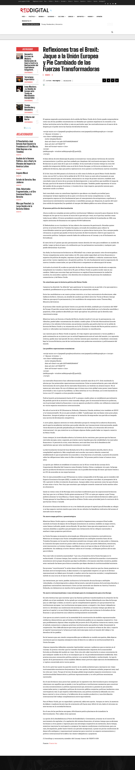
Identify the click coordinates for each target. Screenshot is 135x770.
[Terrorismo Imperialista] (19, 79)
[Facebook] (105, 4)
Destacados (28, 72)
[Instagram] (108, 4)
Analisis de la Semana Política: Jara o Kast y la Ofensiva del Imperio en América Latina (26, 162)
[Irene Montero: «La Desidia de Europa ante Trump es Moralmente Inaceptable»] (19, 89)
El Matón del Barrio (48, 24)
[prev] (108, 24)
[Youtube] (115, 4)
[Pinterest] (113, 80)
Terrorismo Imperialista (29, 78)
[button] (51, 10)
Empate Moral (22, 173)
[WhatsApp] (117, 80)
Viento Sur (53, 743)
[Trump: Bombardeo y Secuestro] (19, 107)
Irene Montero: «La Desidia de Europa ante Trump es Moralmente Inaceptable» (30, 92)
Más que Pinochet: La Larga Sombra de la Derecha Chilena (25, 206)
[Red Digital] (44, 81)
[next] (111, 24)
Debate (18, 154)
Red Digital (56, 81)
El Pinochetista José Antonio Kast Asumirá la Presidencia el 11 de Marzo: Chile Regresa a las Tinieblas (27, 146)
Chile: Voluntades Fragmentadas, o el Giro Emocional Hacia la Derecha (26, 193)
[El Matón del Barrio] (19, 119)
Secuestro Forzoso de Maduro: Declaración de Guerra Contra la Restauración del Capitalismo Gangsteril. (31, 62)
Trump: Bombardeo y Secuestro (29, 107)
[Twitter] (110, 4)
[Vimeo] (113, 4)
